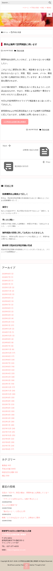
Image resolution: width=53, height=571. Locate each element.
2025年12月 (8, 287)
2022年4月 (8, 415)
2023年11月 (8, 349)
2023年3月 (8, 377)
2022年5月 (8, 411)
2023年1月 (8, 384)
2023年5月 (8, 370)
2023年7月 (8, 363)
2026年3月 (7, 280)
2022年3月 (8, 418)
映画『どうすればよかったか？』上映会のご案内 (21, 517)
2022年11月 (8, 391)
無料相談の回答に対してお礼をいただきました (23, 232)
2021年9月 (8, 439)
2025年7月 (7, 305)
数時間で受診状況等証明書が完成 (17, 245)
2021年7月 (8, 446)
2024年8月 (8, 342)
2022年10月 (8, 394)
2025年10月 (8, 294)
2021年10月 (8, 435)
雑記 (42, 7)
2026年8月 (7, 274)
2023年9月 (8, 356)
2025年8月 (8, 301)
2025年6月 (7, 308)
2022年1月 (8, 425)
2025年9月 (7, 298)
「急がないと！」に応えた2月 (13, 511)
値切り (5, 207)
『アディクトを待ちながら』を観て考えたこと (20, 499)
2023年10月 (8, 353)
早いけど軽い (8, 219)
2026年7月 (7, 277)
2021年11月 (8, 432)
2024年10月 (8, 336)
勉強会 (49, 7)
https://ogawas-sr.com (16, 550)
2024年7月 (7, 346)
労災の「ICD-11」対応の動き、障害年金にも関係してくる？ (25, 493)
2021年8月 (8, 442)
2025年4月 (8, 315)
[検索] (50, 3)
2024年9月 (8, 339)
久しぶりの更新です (10, 505)
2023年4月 (8, 373)
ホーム (26, 7)
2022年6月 (8, 408)
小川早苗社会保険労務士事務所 (14, 122)
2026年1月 (7, 284)
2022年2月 (8, 422)
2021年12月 (8, 428)
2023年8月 (8, 360)
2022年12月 (8, 387)
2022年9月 (8, 397)
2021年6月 (8, 449)
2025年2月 (8, 322)
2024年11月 (8, 332)
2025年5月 (7, 311)
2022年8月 (8, 401)
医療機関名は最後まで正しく (15, 194)
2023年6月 (8, 366)
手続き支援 (35, 7)
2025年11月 (8, 291)
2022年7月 (8, 404)
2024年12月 (8, 329)
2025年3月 (8, 318)
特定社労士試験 (10, 472)
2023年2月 (8, 380)
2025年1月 (8, 325)
